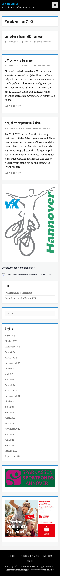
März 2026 (10, 335)
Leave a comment (43, 42)
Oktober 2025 (11, 341)
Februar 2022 (11, 450)
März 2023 (10, 418)
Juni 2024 (9, 379)
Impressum (47, 555)
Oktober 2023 (11, 401)
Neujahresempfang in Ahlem (23, 122)
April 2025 (10, 352)
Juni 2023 (9, 407)
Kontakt (30, 560)
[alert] (30, 274)
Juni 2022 (9, 434)
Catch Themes (47, 570)
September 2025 (12, 346)
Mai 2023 (9, 412)
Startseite (12, 555)
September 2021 (12, 456)
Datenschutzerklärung (30, 555)
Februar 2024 (11, 390)
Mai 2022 (9, 440)
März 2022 (10, 445)
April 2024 (10, 385)
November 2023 (12, 396)
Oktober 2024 (11, 368)
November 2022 (12, 429)
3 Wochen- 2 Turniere (19, 60)
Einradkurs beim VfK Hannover (24, 36)
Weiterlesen (13, 106)
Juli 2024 (9, 374)
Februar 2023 (11, 423)
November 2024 (12, 363)
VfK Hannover (11, 4)
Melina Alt (28, 42)
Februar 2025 (11, 357)
